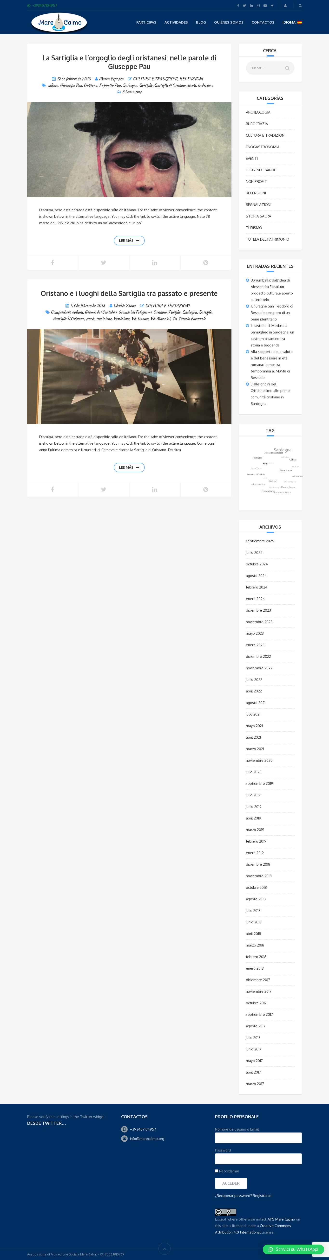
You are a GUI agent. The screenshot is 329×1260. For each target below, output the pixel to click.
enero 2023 (255, 645)
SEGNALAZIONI (258, 204)
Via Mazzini (160, 318)
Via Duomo (139, 318)
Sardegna (130, 85)
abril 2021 (253, 737)
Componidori (60, 312)
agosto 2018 (256, 899)
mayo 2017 (254, 1060)
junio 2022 (254, 679)
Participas (146, 22)
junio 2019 (254, 806)
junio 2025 (254, 552)
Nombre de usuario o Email (237, 1129)
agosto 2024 (256, 575)
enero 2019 (255, 853)
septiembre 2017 (259, 1014)
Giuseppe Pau (71, 85)
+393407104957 (143, 1129)
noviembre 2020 (259, 760)
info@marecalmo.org (147, 1138)
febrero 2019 (256, 841)
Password (223, 1150)
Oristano (90, 85)
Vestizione (121, 318)
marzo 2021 (255, 749)
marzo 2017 (255, 1083)
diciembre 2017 (258, 980)
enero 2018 (255, 968)
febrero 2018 (256, 956)
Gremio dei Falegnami (134, 312)
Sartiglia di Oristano (169, 85)
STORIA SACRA (258, 216)
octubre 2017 (256, 1003)
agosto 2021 (255, 702)
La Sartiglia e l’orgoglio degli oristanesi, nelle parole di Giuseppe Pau (129, 62)
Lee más (126, 240)
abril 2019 (253, 818)
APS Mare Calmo (281, 1219)
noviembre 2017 (258, 991)
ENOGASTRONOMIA (263, 147)
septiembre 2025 (260, 541)
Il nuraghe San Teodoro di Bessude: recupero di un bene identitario (272, 312)
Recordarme (228, 1171)
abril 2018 (253, 933)
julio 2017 (253, 1037)
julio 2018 (253, 910)
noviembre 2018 (259, 876)
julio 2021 (253, 714)
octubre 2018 (256, 887)
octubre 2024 (257, 564)
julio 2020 (254, 772)
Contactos (263, 22)
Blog (201, 22)
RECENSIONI (191, 79)
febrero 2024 (256, 587)
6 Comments (131, 92)
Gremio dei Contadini (100, 312)
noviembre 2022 (259, 668)
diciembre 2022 (258, 656)
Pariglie (174, 312)
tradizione (205, 85)
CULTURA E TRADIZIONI (155, 79)
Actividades (176, 22)
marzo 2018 (255, 945)
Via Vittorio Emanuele (189, 318)
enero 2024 (255, 598)
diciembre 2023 (258, 610)
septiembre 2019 (259, 783)
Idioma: (290, 22)
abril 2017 (253, 1072)
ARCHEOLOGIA (258, 112)
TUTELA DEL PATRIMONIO (267, 239)
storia (191, 85)
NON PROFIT (256, 181)
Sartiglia (145, 85)
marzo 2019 (255, 829)
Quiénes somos (228, 22)
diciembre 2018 (258, 864)
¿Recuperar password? (233, 1195)
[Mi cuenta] (286, 5)
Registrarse (262, 1195)
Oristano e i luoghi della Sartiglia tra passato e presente (129, 293)
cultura (52, 85)
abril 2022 (254, 691)
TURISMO (254, 227)
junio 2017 (253, 1049)
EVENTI (252, 158)
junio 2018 (254, 922)
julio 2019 (253, 795)
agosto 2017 (255, 1026)
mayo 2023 (255, 633)
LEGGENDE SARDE (261, 170)
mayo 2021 (254, 725)
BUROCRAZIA (257, 124)
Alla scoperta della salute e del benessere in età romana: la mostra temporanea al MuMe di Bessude (272, 364)
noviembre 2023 (259, 622)
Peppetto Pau (110, 85)
